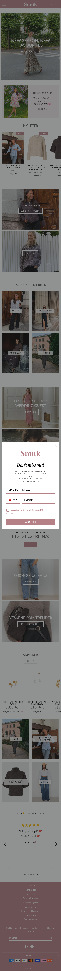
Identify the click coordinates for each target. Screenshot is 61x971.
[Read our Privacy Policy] (53, 514)
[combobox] (13, 500)
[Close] (55, 445)
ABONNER (30, 522)
